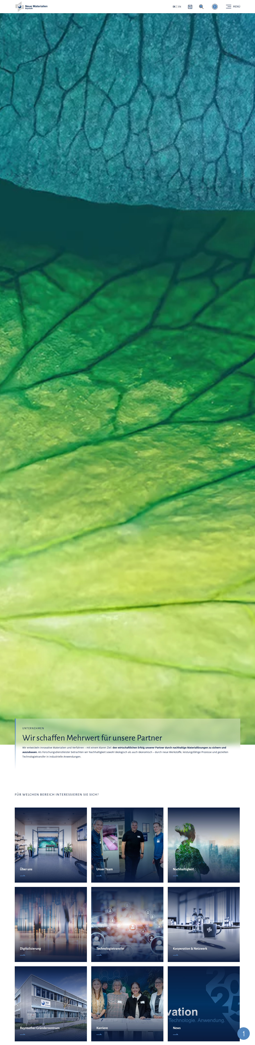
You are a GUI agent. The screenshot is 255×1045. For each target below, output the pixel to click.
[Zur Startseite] (31, 6)
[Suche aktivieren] (201, 6)
